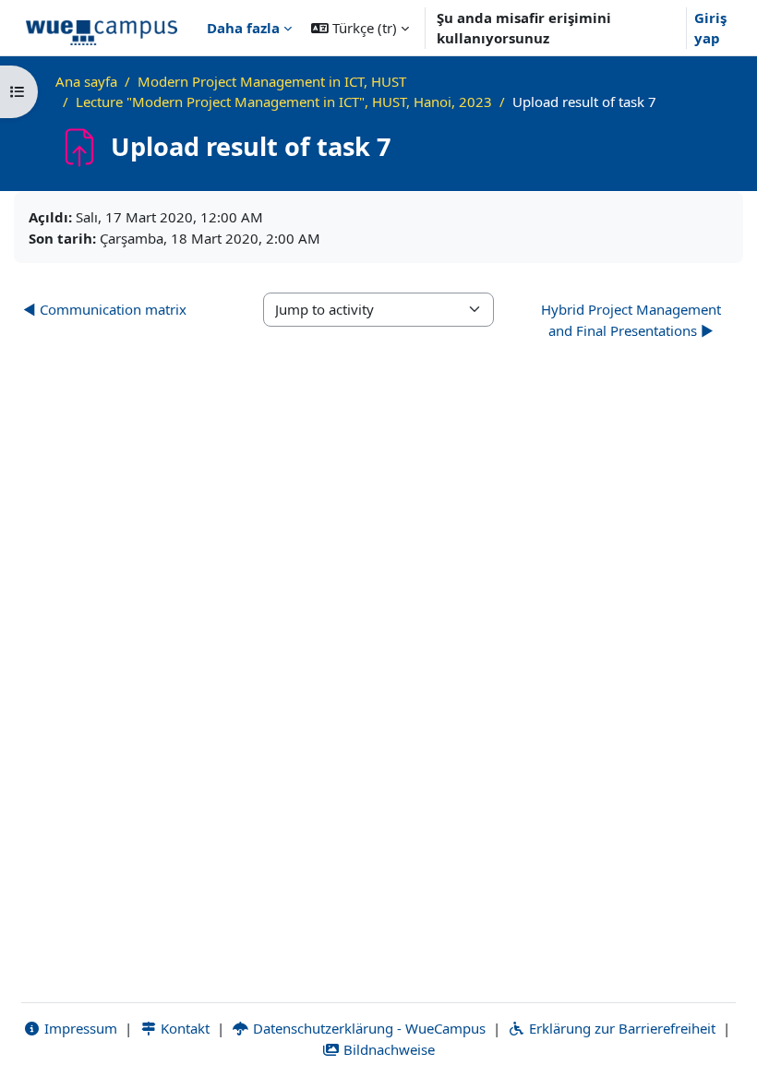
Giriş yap (710, 28)
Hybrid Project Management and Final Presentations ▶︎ (631, 320)
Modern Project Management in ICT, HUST (272, 81)
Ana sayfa (86, 81)
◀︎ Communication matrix (104, 309)
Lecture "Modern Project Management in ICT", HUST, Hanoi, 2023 (284, 101)
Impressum (79, 1028)
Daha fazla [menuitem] (243, 27)
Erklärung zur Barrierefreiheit (620, 1028)
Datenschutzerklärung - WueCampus (367, 1028)
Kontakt (183, 1028)
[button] (360, 27)
